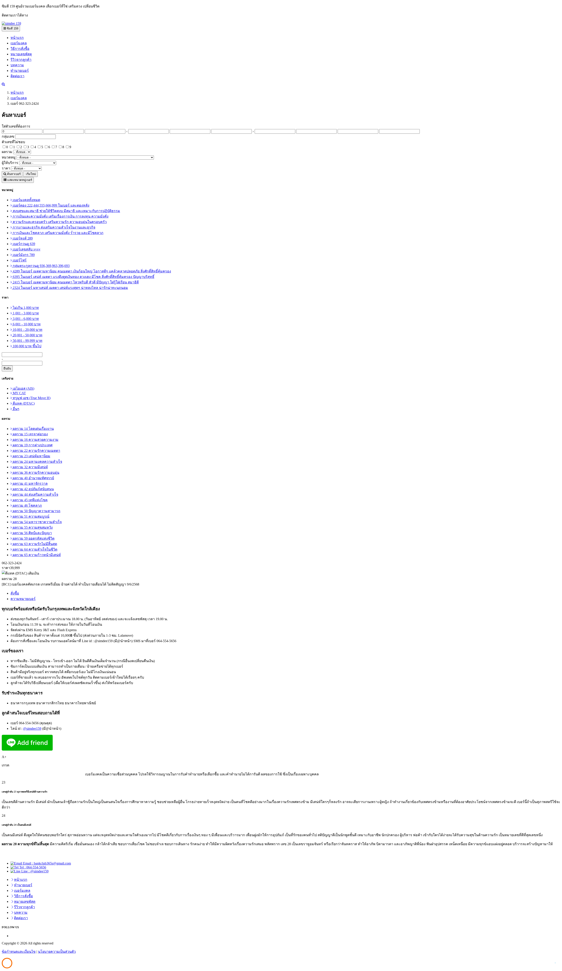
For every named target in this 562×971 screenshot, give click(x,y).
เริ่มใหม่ (30, 174)
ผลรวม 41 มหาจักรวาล (30, 483)
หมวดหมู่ (9, 157)
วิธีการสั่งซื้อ (20, 48)
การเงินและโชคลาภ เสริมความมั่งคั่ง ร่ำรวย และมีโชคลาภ (57, 233)
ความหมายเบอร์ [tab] (23, 599)
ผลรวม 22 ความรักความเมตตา (36, 450)
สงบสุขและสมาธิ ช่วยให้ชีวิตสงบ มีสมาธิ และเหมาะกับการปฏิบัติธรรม (66, 211)
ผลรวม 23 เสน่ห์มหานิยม (31, 456)
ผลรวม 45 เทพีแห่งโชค (30, 500)
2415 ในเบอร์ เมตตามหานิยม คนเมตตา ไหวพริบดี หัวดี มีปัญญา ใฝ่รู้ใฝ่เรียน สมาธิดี (75, 282)
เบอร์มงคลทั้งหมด (26, 200)
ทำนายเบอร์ (20, 70)
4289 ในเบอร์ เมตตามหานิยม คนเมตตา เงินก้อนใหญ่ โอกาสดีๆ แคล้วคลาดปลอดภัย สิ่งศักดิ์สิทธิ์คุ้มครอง (91, 271)
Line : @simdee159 (34, 871)
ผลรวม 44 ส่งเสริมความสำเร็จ (35, 494)
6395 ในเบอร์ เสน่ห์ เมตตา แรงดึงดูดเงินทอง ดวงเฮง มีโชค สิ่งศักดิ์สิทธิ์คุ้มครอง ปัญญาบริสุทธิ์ (83, 277)
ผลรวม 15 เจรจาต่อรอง (30, 434)
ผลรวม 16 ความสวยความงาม (35, 439)
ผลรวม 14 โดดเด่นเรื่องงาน (33, 429)
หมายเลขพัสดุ (21, 54)
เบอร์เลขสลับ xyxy (26, 249)
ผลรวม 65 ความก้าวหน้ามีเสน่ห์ (36, 555)
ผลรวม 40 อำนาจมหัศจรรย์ (33, 478)
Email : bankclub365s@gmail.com (46, 863)
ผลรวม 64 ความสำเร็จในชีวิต (34, 549)
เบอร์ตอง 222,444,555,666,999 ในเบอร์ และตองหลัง (50, 205)
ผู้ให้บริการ (10, 163)
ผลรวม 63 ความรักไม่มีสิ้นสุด (34, 544)
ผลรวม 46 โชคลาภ (27, 505)
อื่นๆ (15, 409)
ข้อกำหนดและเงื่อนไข (19, 951)
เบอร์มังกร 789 (23, 255)
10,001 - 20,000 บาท (27, 329)
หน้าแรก (17, 38)
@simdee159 (32, 728)
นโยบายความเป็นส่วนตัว (57, 951)
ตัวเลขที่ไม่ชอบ (13, 142)
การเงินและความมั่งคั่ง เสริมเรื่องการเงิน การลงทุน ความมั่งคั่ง (60, 216)
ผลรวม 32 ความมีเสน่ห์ (30, 467)
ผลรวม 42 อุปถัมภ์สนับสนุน (33, 489)
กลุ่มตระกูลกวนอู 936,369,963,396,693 (41, 266)
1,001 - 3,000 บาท (25, 313)
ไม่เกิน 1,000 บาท (25, 308)
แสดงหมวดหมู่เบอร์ (19, 180)
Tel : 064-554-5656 (32, 867)
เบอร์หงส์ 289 (22, 238)
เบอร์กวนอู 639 (23, 244)
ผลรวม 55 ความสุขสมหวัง (32, 527)
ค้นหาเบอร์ (13, 174)
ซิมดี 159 (12, 28)
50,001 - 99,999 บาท (27, 340)
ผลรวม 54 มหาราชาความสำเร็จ (37, 522)
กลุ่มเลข (8, 136)
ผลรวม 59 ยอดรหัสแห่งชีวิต (33, 538)
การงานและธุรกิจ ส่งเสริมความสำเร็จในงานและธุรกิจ (53, 227)
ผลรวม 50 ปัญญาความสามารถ (36, 511)
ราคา (6, 168)
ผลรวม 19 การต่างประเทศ (32, 445)
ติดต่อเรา (17, 76)
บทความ (17, 65)
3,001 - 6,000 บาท (25, 319)
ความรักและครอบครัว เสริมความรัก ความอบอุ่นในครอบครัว (59, 222)
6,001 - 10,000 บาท (26, 324)
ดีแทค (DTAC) (23, 403)
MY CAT (19, 393)
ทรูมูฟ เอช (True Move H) (31, 398)
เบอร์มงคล (19, 43)
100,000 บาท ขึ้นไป (26, 346)
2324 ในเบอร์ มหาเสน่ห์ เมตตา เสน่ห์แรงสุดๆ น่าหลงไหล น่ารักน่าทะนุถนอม (70, 288)
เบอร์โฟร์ (19, 260)
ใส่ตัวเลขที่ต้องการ (16, 126)
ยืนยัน (7, 368)
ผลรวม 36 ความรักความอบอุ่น (35, 472)
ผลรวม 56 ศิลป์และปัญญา (32, 533)
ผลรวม (7, 152)
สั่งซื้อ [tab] (15, 593)
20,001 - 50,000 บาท (27, 335)
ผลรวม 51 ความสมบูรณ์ (30, 516)
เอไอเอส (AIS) (23, 388)
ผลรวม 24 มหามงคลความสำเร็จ (37, 461)
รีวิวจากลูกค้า (21, 59)
